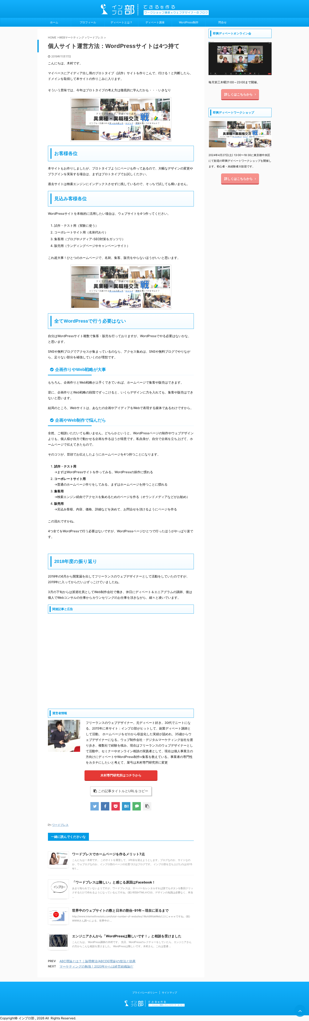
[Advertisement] (121, 661)
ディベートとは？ (121, 22)
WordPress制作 (188, 22)
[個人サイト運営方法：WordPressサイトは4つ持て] (126, 806)
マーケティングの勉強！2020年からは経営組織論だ (96, 966)
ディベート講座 (155, 22)
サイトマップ (169, 992)
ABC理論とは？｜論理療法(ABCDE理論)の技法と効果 (97, 961)
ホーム (54, 22)
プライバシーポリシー (144, 992)
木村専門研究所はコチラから (120, 775)
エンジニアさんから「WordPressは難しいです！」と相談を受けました (126, 936)
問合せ (222, 22)
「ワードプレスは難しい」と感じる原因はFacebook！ (113, 882)
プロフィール (88, 22)
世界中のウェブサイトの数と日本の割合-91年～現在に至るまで (120, 910)
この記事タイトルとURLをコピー (123, 791)
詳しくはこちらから (238, 94)
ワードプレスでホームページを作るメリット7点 (108, 854)
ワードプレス (60, 824)
